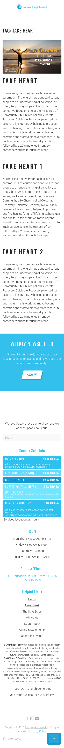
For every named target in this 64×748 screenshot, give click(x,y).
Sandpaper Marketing (36, 727)
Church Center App (39, 688)
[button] (4, 7)
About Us (18, 688)
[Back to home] (32, 7)
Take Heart (20, 80)
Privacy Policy (45, 695)
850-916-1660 (32, 580)
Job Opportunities (21, 695)
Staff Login (14, 739)
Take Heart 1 (23, 166)
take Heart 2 (23, 251)
